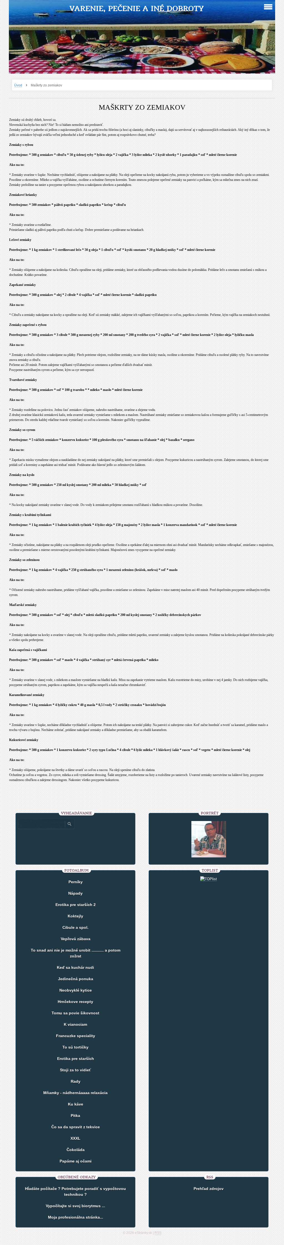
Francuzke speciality (75, 1036)
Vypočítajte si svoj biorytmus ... (75, 1206)
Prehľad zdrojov (209, 1188)
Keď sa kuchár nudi (75, 967)
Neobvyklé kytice (75, 990)
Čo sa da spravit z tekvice (75, 1127)
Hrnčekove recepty (75, 1001)
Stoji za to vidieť (75, 1070)
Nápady (75, 893)
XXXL (75, 1138)
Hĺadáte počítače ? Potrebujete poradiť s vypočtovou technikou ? (75, 1191)
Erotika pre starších (75, 1058)
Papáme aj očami (76, 1161)
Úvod (18, 85)
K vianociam (75, 1024)
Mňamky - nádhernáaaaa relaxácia (75, 1093)
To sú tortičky (75, 1047)
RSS (157, 1233)
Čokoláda (76, 1149)
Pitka (75, 1115)
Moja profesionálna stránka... (75, 1217)
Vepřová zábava (75, 939)
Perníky (76, 882)
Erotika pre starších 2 (75, 904)
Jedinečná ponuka (75, 979)
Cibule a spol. (75, 927)
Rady (75, 1081)
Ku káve (75, 1104)
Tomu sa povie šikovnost (75, 1013)
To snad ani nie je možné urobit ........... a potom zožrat (75, 953)
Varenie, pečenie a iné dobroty (136, 8)
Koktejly (75, 916)
